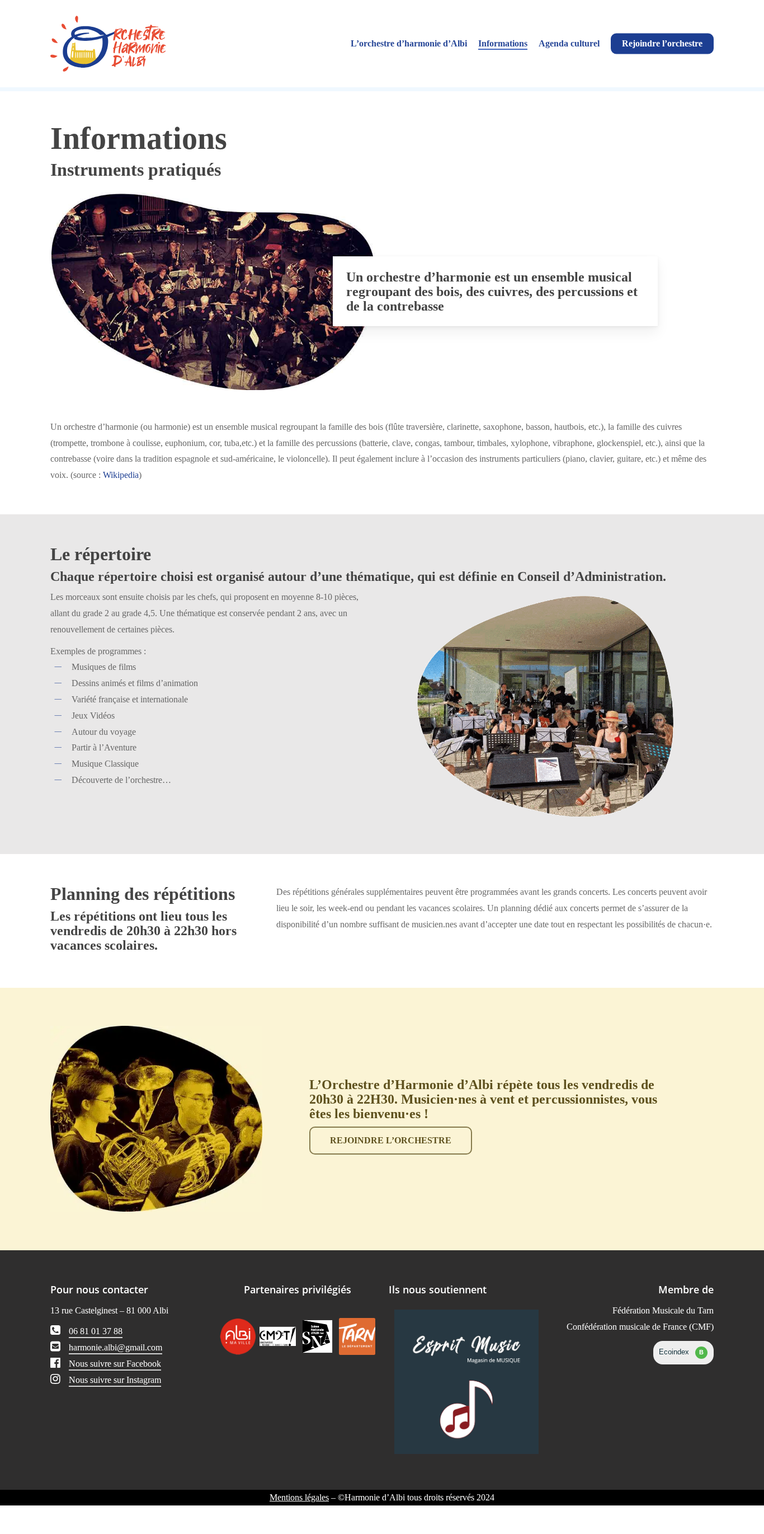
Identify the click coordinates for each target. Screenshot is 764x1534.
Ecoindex (681, 1352)
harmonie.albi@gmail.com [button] (115, 1347)
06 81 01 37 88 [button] (95, 1331)
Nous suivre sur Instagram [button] (115, 1380)
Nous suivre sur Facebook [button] (115, 1363)
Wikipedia (121, 475)
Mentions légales (299, 1497)
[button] (390, 1141)
